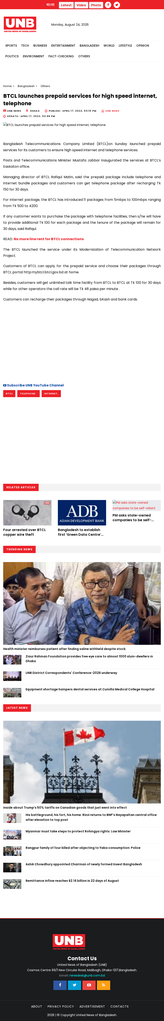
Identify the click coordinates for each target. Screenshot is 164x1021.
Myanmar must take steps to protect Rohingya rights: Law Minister (78, 831)
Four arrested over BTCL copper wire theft (24, 532)
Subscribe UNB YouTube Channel (35, 385)
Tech (25, 45)
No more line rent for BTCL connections (49, 239)
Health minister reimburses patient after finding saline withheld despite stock (64, 649)
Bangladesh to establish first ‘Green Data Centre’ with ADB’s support (79, 534)
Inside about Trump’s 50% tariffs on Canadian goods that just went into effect (65, 807)
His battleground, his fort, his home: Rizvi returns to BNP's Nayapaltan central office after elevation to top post (91, 817)
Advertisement (92, 1006)
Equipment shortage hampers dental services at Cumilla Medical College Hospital (90, 689)
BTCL (9, 393)
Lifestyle (125, 45)
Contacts (119, 1006)
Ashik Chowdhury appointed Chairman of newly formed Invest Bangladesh (84, 864)
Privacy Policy (61, 1006)
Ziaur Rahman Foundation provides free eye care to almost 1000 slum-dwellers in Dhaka (89, 658)
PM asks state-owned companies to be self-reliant (132, 520)
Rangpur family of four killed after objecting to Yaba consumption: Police (83, 848)
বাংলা (51, 5)
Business (40, 45)
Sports (11, 45)
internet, (51, 393)
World (109, 45)
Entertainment (63, 45)
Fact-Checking (61, 56)
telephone (28, 393)
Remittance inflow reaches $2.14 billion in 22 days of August (72, 881)
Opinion (142, 45)
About (36, 1006)
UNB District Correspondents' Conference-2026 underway (71, 673)
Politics (12, 56)
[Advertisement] (82, 342)
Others (84, 56)
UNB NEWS (112, 110)
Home (7, 86)
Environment (33, 56)
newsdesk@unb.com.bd (82, 975)
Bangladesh (89, 45)
